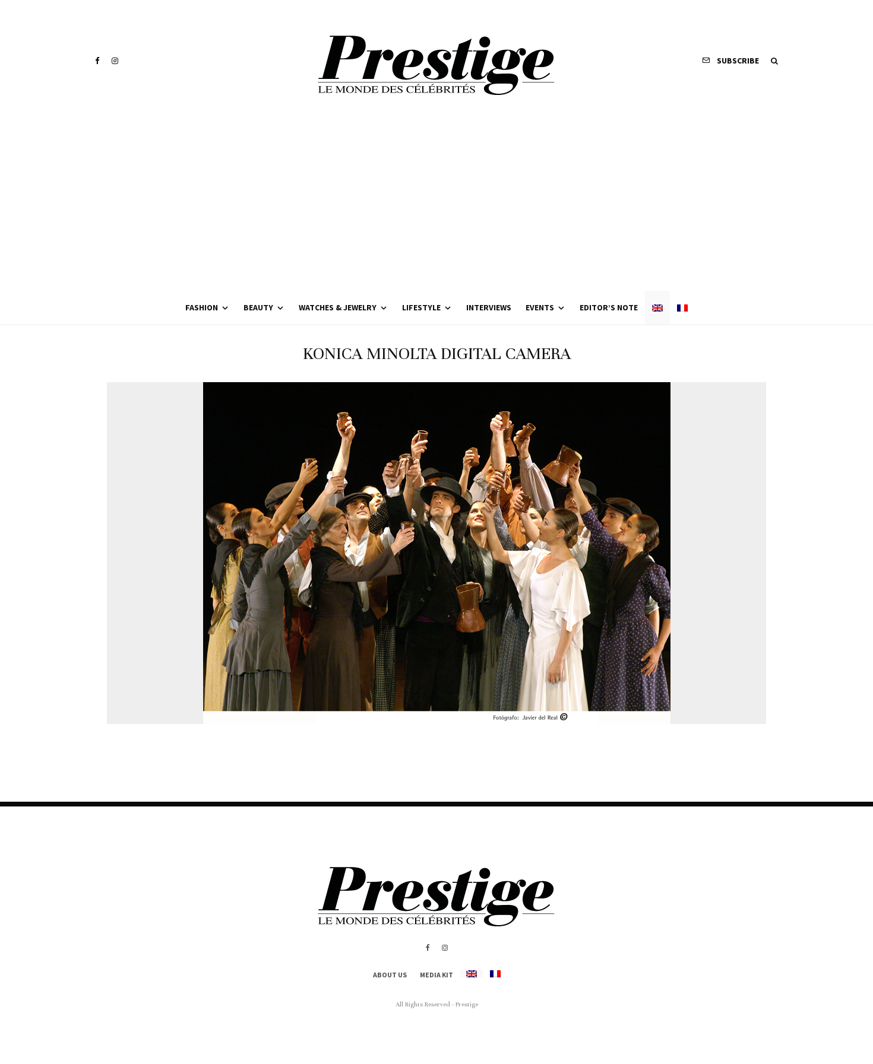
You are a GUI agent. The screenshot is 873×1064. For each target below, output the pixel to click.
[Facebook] (97, 61)
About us (390, 974)
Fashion (201, 307)
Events (540, 307)
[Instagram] (115, 61)
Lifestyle (421, 307)
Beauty (258, 307)
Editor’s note (609, 307)
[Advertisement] (436, 202)
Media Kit (436, 974)
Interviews (488, 307)
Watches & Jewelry (338, 307)
